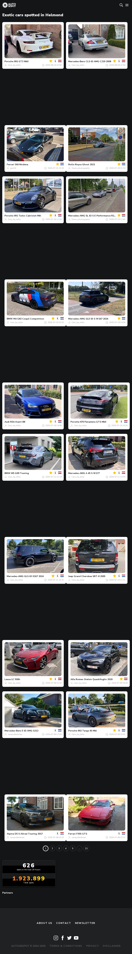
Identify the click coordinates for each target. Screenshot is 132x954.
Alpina (10, 833)
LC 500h (15, 679)
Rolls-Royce (75, 164)
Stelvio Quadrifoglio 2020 (98, 679)
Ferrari (10, 164)
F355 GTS (81, 833)
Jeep (70, 576)
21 (86, 848)
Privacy (92, 946)
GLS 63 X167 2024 (34, 576)
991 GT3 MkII (21, 61)
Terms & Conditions (65, 946)
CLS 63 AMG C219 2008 (98, 61)
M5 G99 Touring (20, 473)
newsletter (85, 923)
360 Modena (21, 164)
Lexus (8, 679)
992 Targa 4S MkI (87, 730)
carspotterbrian (15, 734)
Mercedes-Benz (76, 61)
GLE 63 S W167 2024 (97, 318)
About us (44, 923)
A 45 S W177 (93, 473)
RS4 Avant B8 (17, 421)
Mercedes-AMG (76, 215)
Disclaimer (112, 946)
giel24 (13, 168)
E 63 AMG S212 (30, 730)
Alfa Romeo (77, 679)
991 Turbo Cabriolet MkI (27, 215)
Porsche (9, 61)
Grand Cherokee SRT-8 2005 (89, 576)
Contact (63, 923)
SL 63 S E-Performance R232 (101, 215)
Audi (7, 421)
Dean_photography (81, 168)
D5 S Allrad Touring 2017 (29, 833)
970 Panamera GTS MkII (93, 421)
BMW (10, 318)
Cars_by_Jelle (14, 65)
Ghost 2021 (88, 164)
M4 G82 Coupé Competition (28, 318)
